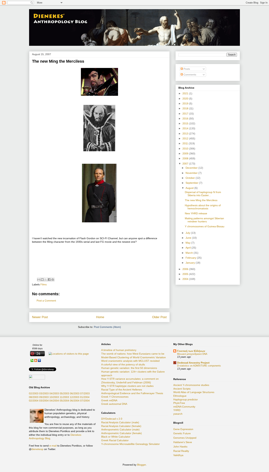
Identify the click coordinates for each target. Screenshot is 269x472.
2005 (185, 274)
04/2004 (54, 400)
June (189, 237)
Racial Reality (181, 450)
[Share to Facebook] (49, 279)
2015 (185, 123)
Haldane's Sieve (182, 442)
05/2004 (64, 400)
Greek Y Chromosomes (114, 396)
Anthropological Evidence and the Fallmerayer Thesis (132, 393)
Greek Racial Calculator (115, 440)
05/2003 (64, 393)
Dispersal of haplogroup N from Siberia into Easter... (203, 194)
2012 (185, 138)
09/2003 (44, 397)
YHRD (176, 410)
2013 (185, 133)
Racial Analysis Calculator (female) (121, 426)
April (188, 247)
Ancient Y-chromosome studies (191, 385)
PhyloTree (179, 402)
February (191, 257)
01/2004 (84, 397)
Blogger (141, 464)
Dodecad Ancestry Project (193, 362)
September (192, 182)
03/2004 (44, 400)
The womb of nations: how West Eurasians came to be (132, 353)
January (191, 262)
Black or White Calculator (115, 436)
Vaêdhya (178, 455)
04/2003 (54, 393)
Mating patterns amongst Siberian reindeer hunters (204, 220)
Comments (189, 74)
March (190, 252)
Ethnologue (179, 395)
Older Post (159, 317)
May (188, 242)
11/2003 (64, 397)
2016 (185, 118)
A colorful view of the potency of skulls (123, 364)
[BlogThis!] (42, 279)
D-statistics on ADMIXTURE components (199, 365)
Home (100, 317)
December (192, 167)
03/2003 (44, 393)
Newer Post (40, 317)
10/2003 (54, 397)
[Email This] (39, 279)
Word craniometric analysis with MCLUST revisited (130, 360)
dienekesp (37, 449)
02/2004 (33, 400)
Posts (186, 68)
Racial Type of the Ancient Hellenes (121, 389)
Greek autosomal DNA (114, 403)
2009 (185, 153)
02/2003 (33, 393)
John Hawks (180, 446)
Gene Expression (183, 429)
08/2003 (33, 397)
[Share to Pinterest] (53, 279)
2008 (185, 158)
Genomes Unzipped (184, 437)
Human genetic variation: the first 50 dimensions (129, 368)
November (192, 172)
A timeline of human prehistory (118, 350)
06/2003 (74, 393)
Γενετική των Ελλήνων (191, 350)
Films (43, 284)
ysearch (177, 413)
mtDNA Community (184, 406)
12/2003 (74, 397)
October (191, 177)
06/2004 (74, 400)
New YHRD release (196, 213)
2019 (185, 103)
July (188, 232)
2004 (185, 278)
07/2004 (85, 400)
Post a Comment (46, 300)
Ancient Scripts (181, 388)
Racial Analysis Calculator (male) (120, 422)
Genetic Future (182, 433)
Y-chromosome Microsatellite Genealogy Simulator (130, 444)
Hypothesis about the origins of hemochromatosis (203, 207)
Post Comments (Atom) (107, 326)
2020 (185, 98)
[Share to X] (46, 279)
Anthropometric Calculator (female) (121, 433)
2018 (185, 108)
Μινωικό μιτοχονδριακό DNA (192, 354)
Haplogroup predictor (185, 399)
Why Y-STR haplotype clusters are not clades (127, 385)
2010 (185, 148)
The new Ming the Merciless (201, 200)
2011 (185, 143)
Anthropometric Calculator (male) (120, 429)
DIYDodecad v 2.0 (111, 418)
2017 (185, 113)
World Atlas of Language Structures (193, 392)
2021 (185, 93)
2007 (185, 163)
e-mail (53, 445)
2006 (185, 269)
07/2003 (85, 393)
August (190, 187)
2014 (185, 128)
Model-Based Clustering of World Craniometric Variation (133, 357)
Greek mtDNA (109, 400)
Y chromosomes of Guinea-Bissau (204, 226)
